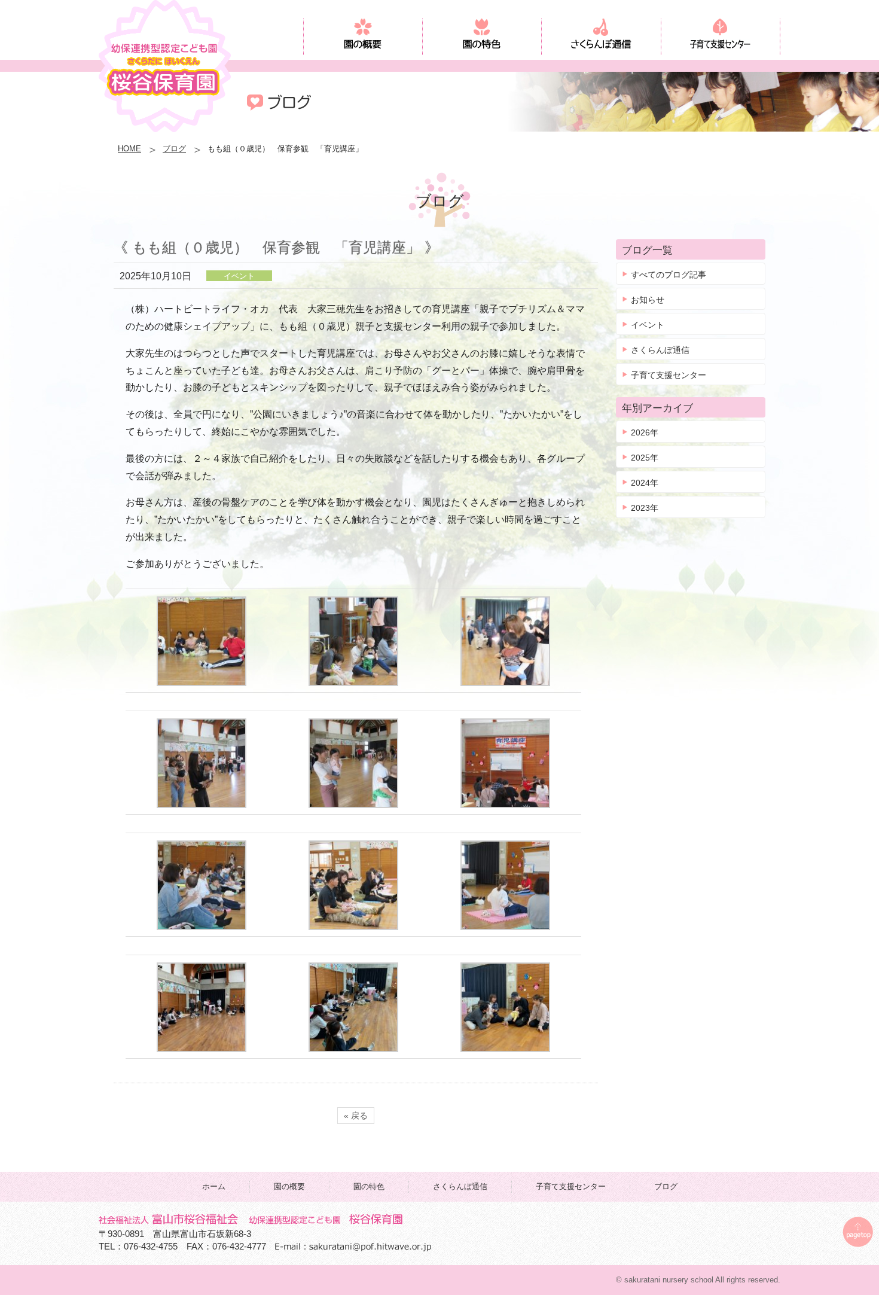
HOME (129, 148)
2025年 (644, 457)
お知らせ (647, 299)
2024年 (644, 482)
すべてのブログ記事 (668, 274)
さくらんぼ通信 (660, 350)
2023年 (644, 508)
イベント (647, 325)
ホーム (213, 1186)
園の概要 (289, 1186)
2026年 (644, 432)
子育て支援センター (668, 375)
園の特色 (368, 1186)
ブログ (174, 148)
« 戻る (356, 1115)
